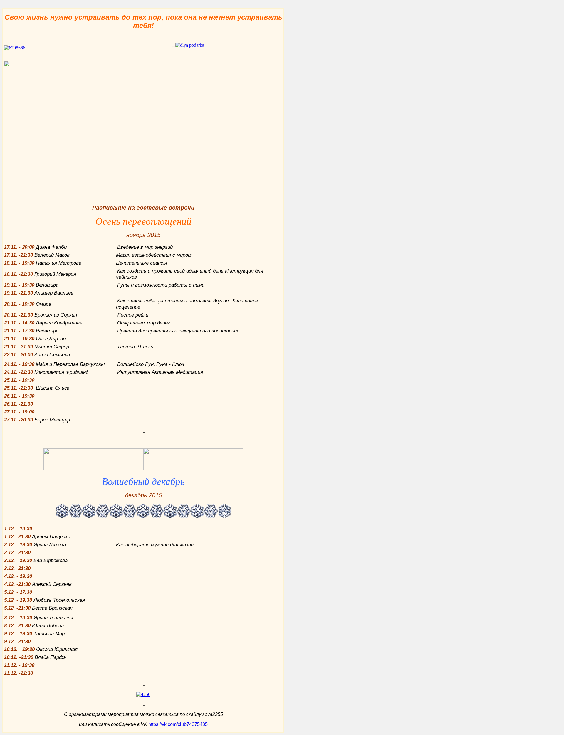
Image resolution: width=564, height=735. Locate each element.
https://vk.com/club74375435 (178, 724)
